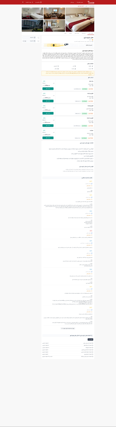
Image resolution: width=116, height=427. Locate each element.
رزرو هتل (72, 2)
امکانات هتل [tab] (77, 33)
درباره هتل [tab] (84, 33)
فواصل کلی (90, 339)
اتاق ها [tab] (70, 33)
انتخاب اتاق (48, 88)
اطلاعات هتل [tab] (91, 33)
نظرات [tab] (65, 33)
